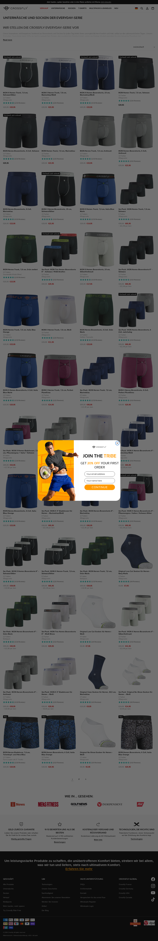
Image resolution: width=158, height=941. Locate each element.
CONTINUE (100, 487)
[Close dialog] (117, 443)
